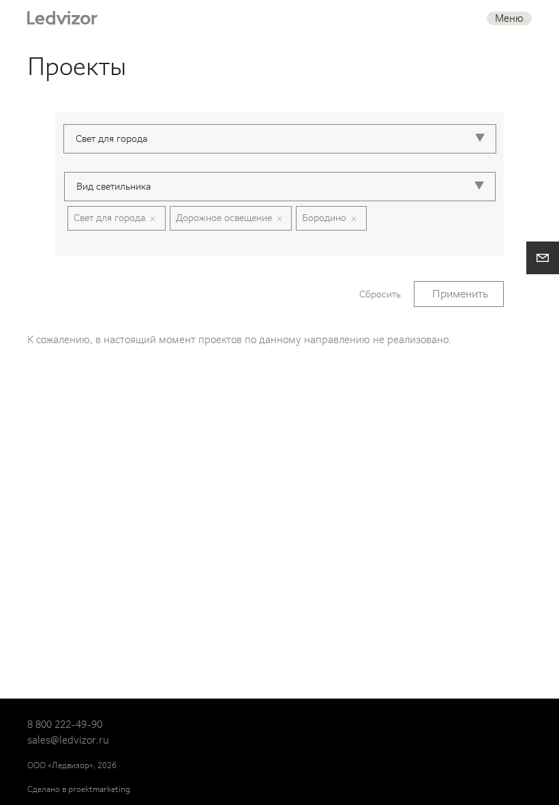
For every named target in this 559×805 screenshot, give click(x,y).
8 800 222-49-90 (64, 724)
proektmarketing (99, 789)
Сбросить (380, 294)
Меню (509, 18)
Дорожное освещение (224, 217)
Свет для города (110, 217)
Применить (460, 294)
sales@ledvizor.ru (68, 740)
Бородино (324, 217)
